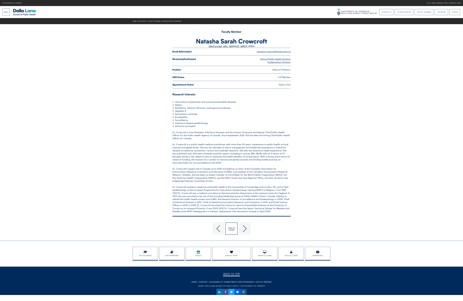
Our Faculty (142, 21)
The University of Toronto (12, 3)
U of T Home (431, 3)
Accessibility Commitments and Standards (232, 282)
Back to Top (231, 274)
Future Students (404, 12)
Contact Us (386, 12)
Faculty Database (424, 12)
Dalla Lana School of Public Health (24, 12)
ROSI (446, 3)
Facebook (225, 292)
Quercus (440, 3)
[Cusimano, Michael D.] (265, 229)
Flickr (238, 292)
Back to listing (231, 229)
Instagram (244, 292)
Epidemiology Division (279, 62)
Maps (459, 3)
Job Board (441, 12)
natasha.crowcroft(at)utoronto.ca (274, 51)
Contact (203, 282)
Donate (455, 12)
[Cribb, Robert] (198, 229)
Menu (6, 12)
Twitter (231, 292)
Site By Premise (264, 282)
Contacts (452, 3)
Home (134, 21)
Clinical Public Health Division (275, 59)
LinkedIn (219, 292)
